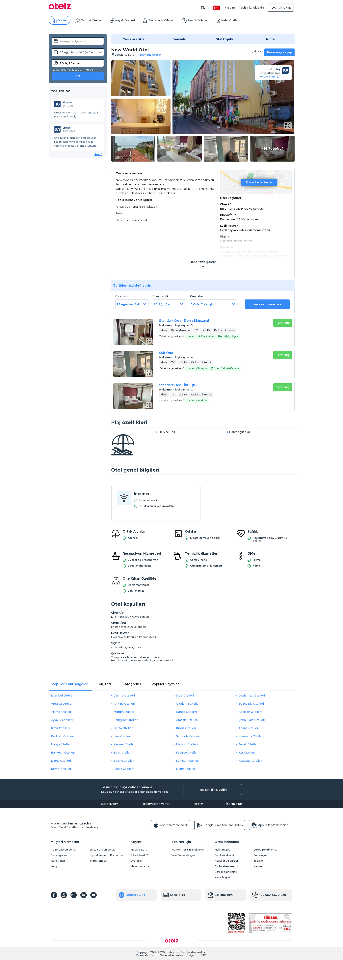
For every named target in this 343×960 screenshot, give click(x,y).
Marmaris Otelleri (251, 736)
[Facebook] (54, 895)
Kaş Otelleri (247, 752)
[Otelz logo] (60, 8)
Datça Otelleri (61, 760)
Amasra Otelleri (187, 720)
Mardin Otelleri (124, 712)
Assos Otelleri (124, 769)
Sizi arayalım (110, 803)
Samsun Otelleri (187, 760)
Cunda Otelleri (186, 712)
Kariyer (258, 866)
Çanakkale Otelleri (252, 720)
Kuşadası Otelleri (251, 760)
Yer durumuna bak (267, 304)
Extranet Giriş (135, 895)
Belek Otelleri (248, 744)
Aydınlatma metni (226, 866)
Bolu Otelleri (123, 752)
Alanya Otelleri (61, 712)
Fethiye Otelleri (187, 752)
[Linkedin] (83, 895)
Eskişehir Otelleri (126, 720)
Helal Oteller (230, 20)
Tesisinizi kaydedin (213, 789)
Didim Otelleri (186, 769)
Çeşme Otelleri (124, 695)
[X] (73, 895)
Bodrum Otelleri (62, 736)
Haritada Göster (261, 182)
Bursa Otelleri (123, 728)
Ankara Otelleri (124, 703)
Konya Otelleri (61, 744)
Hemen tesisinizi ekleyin (188, 849)
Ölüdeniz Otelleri (188, 703)
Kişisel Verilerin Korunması (107, 855)
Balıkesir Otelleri (63, 752)
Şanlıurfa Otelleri (188, 736)
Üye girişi (136, 860)
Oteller (62, 20)
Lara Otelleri (122, 736)
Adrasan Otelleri (250, 712)
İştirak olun (234, 803)
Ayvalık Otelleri (62, 720)
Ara (77, 76)
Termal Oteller (91, 20)
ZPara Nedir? (139, 855)
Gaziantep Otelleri (252, 695)
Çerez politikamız (265, 849)
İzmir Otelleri (60, 728)
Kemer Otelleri (61, 769)
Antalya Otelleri (62, 703)
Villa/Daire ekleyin (183, 855)
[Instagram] (64, 895)
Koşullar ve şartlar (226, 860)
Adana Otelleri (249, 728)
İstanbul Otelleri (62, 695)
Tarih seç (283, 323)
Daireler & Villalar (161, 20)
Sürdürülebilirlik (225, 855)
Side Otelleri (185, 695)
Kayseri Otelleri (125, 744)
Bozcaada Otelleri (251, 703)
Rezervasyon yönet (156, 803)
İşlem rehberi (98, 860)
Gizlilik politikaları (226, 871)
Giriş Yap (285, 7)
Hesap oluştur (140, 866)
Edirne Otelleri (124, 760)
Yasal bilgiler (223, 877)
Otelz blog (177, 895)
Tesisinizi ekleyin (251, 7)
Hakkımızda (222, 849)
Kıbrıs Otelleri (186, 728)
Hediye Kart (139, 849)
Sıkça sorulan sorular (103, 849)
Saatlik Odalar (197, 20)
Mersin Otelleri (187, 744)
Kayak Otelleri (125, 20)
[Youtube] (93, 895)
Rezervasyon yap (279, 52)
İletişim (198, 803)
